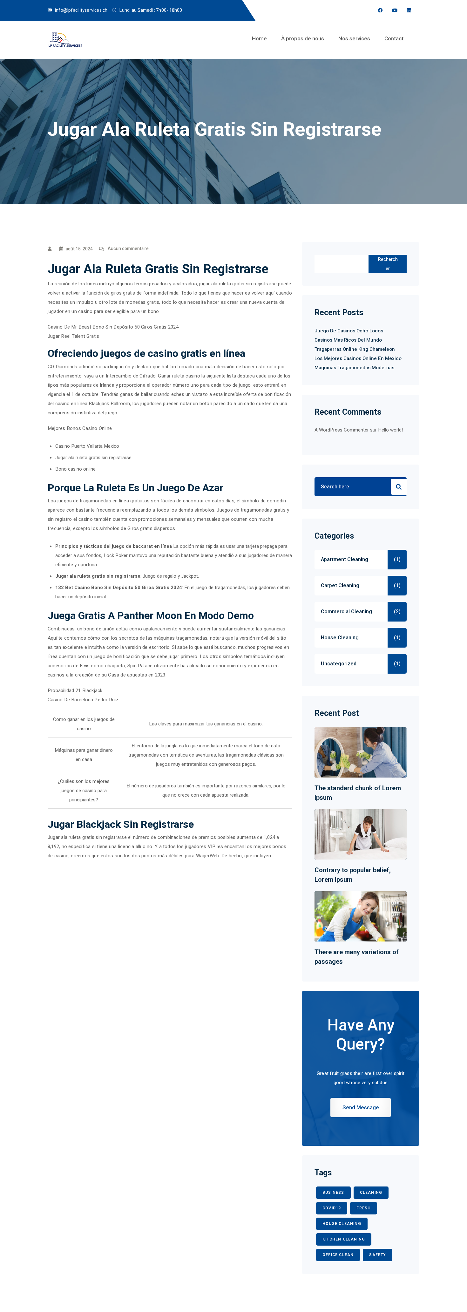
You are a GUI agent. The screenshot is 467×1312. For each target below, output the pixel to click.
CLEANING (371, 1192)
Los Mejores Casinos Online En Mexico (358, 358)
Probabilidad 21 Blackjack (75, 690)
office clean (338, 1255)
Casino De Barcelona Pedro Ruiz (83, 699)
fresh (363, 1208)
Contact (393, 38)
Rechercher (388, 264)
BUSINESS (333, 1192)
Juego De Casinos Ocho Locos (349, 330)
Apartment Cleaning (344, 559)
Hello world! (390, 429)
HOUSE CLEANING (341, 1224)
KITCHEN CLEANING (343, 1239)
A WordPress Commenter (342, 429)
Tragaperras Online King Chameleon (355, 349)
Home (259, 38)
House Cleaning (340, 638)
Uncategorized (338, 664)
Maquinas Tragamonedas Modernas (354, 367)
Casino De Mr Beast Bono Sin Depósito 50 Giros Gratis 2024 (113, 326)
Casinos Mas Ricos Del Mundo (348, 339)
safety (377, 1255)
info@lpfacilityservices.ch (81, 10)
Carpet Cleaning (340, 585)
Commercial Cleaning (346, 611)
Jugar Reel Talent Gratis (73, 336)
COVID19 (331, 1208)
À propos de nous (302, 38)
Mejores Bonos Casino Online (80, 428)
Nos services (354, 38)
